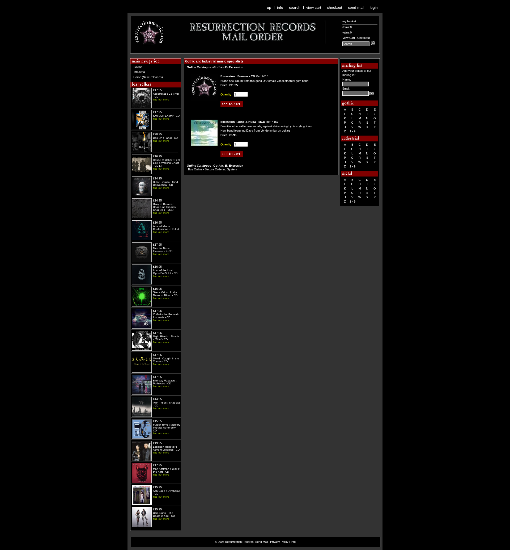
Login (374, 7)
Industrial (139, 71)
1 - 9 (352, 131)
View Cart (313, 7)
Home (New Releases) (148, 77)
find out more (161, 99)
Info (280, 7)
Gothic (138, 67)
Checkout (334, 7)
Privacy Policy (279, 541)
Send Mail (356, 7)
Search (294, 7)
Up (269, 7)
